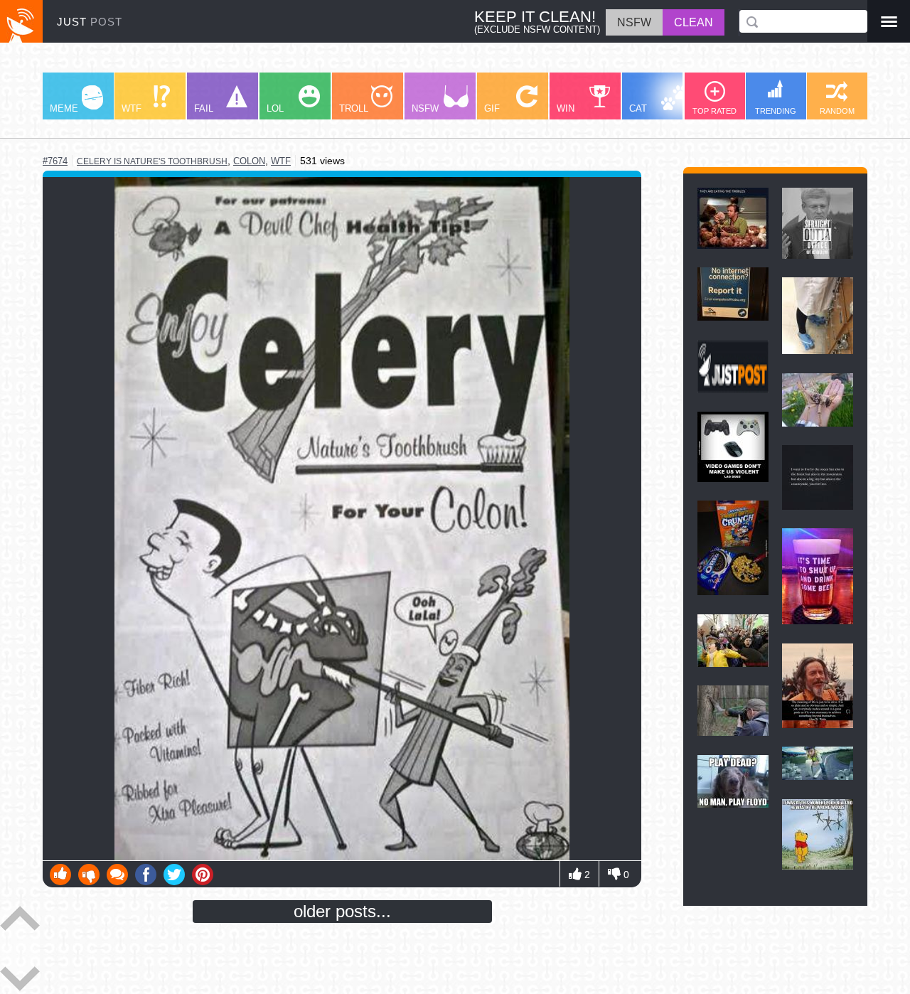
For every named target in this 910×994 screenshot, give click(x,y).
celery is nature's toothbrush (152, 161)
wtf (281, 161)
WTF (131, 108)
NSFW (425, 108)
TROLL (353, 108)
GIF (492, 108)
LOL (275, 108)
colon (249, 161)
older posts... (342, 911)
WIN (565, 108)
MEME (64, 108)
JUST (89, 22)
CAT (638, 108)
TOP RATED (714, 111)
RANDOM (837, 111)
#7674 (55, 161)
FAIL (203, 108)
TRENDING (775, 111)
